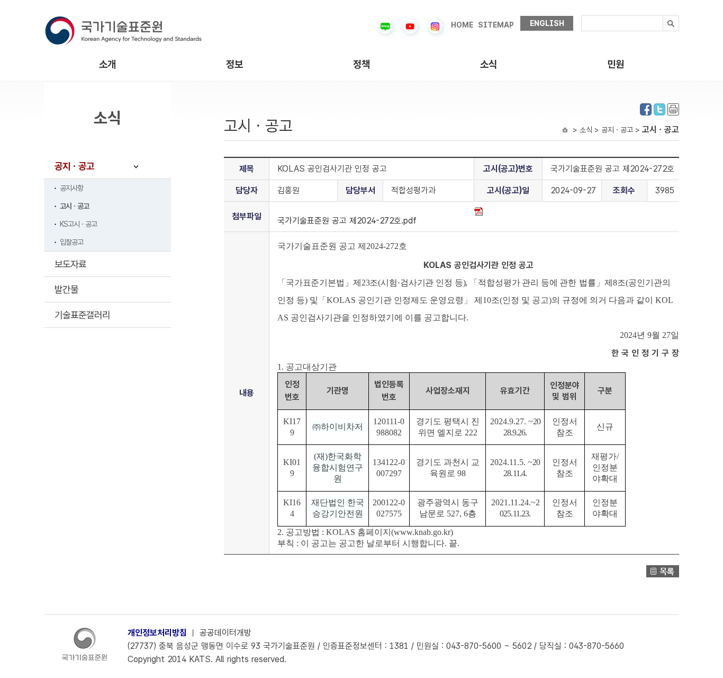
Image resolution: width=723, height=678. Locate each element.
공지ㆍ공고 (74, 166)
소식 (488, 64)
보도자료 (70, 264)
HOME (462, 25)
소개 (107, 64)
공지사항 (71, 188)
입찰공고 (71, 242)
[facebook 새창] (646, 108)
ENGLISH (547, 23)
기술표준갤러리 (82, 314)
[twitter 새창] (659, 108)
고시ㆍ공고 (74, 206)
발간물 (66, 289)
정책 (361, 64)
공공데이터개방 (225, 633)
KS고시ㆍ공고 (78, 224)
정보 (234, 64)
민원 (615, 64)
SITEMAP (496, 25)
